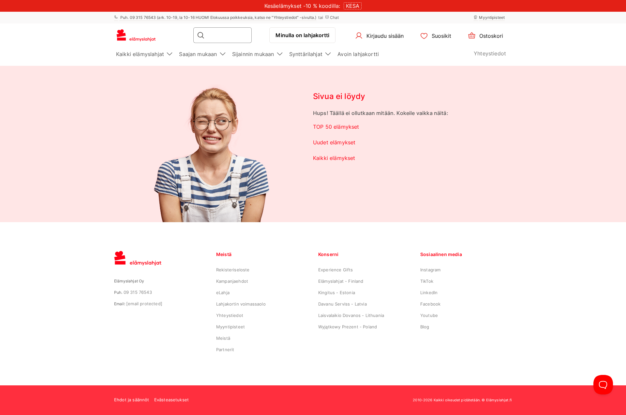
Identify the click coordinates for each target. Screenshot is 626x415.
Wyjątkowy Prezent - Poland (347, 326)
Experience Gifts (335, 269)
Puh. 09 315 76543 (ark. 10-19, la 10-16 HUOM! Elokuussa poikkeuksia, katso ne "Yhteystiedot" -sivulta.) (217, 17)
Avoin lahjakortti (358, 54)
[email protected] (144, 303)
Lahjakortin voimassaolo (241, 304)
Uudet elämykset (334, 142)
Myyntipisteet (492, 17)
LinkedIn (429, 292)
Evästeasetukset (171, 399)
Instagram (430, 269)
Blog (424, 326)
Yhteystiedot (490, 53)
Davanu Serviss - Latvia (342, 304)
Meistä (223, 338)
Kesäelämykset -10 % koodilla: (302, 6)
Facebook (430, 304)
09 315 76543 (138, 292)
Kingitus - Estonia (336, 292)
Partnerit (225, 349)
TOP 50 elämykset (336, 126)
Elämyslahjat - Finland (341, 281)
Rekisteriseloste (233, 269)
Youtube (429, 315)
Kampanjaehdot (232, 281)
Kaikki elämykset (334, 158)
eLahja (223, 292)
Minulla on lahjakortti (302, 35)
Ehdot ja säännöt (131, 399)
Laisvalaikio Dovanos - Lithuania (351, 315)
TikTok (426, 281)
